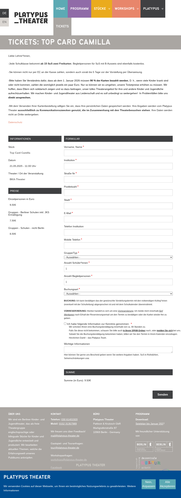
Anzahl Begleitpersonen (77, 276)
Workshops (123, 12)
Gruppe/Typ (70, 253)
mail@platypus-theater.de (65, 435)
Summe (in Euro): (74, 380)
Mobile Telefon (72, 239)
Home (60, 8)
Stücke (98, 12)
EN (4, 21)
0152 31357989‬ (68, 423)
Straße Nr (69, 173)
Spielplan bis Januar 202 (149, 423)
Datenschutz (15, 122)
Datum (12, 160)
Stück (11, 147)
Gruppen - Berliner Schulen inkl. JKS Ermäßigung (28, 213)
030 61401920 (69, 419)
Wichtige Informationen (77, 344)
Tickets (62, 26)
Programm (79, 8)
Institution (69, 160)
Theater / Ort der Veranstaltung (25, 173)
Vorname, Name (73, 147)
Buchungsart (71, 289)
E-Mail (67, 213)
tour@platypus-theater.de (65, 447)
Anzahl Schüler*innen (76, 263)
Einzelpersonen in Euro (21, 199)
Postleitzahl (70, 186)
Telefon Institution (74, 226)
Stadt (67, 200)
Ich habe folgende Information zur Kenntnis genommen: (98, 323)
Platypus (150, 12)
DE (4, 13)
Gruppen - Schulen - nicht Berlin (26, 228)
